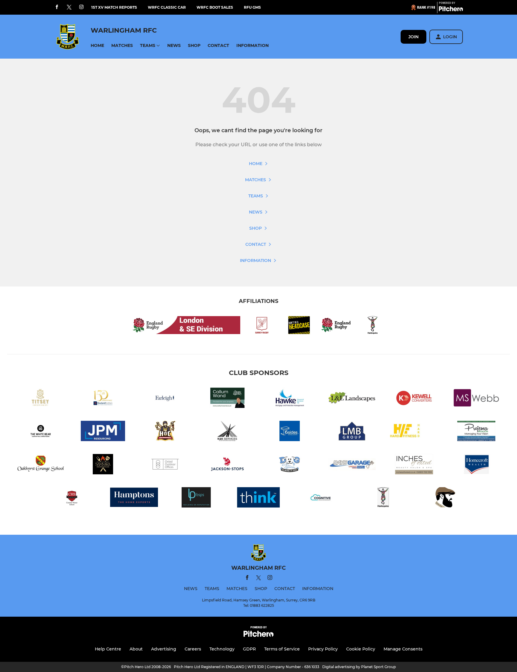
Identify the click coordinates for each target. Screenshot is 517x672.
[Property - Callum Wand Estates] (227, 399)
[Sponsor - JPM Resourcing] (103, 432)
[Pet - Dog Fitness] (290, 465)
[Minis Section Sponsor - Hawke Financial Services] (290, 399)
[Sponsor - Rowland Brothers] (103, 399)
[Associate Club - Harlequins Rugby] (383, 498)
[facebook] (57, 7)
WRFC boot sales (215, 7)
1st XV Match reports (114, 7)
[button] (97, 45)
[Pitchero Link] (451, 9)
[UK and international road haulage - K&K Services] (227, 432)
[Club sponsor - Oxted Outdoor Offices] (165, 465)
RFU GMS (252, 7)
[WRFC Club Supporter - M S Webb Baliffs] (476, 399)
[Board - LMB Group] (352, 432)
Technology (222, 649)
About (136, 649)
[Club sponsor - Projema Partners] (476, 432)
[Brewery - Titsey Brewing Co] (41, 399)
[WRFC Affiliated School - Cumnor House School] (72, 498)
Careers (193, 649)
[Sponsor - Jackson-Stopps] (227, 465)
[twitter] (69, 7)
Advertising (163, 649)
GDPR (249, 649)
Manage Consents (403, 649)
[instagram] (81, 7)
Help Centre (108, 649)
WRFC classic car (167, 7)
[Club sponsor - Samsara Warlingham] (103, 465)
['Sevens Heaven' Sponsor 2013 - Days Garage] (352, 465)
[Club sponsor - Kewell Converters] (414, 399)
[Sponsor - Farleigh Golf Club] (165, 399)
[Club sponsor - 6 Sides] (290, 432)
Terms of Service (282, 649)
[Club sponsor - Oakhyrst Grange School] (41, 465)
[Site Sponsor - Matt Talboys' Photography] (445, 498)
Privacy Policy (323, 649)
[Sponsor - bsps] (196, 498)
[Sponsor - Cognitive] (321, 498)
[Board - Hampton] (134, 498)
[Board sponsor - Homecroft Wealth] (476, 465)
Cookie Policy (360, 649)
